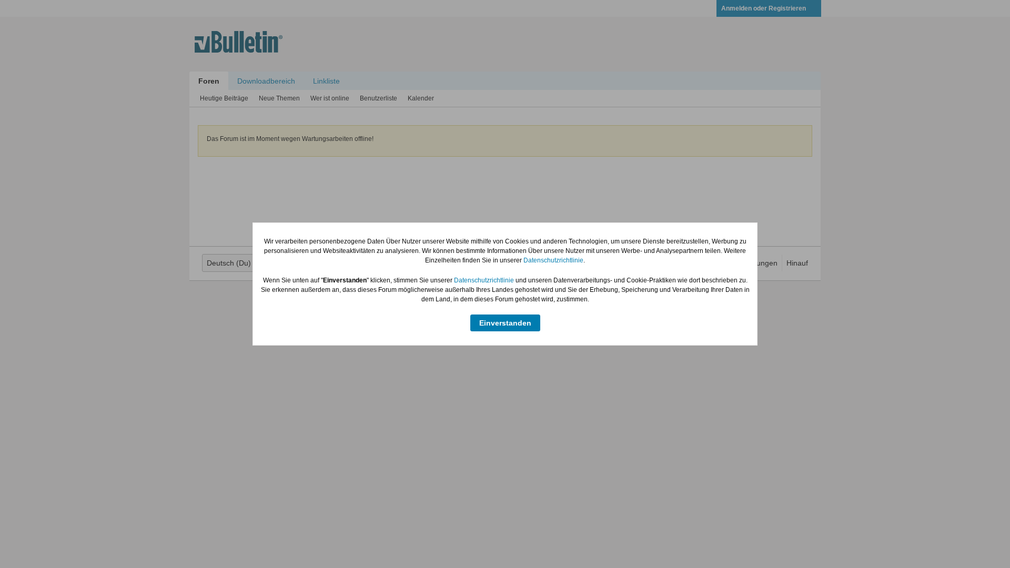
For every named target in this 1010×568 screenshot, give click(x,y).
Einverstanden (505, 323)
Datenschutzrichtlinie (553, 260)
